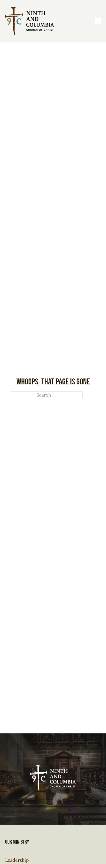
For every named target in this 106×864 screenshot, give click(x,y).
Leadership (17, 860)
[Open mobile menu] (98, 21)
